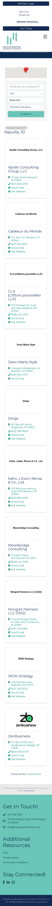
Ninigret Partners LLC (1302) (23, 611)
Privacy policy (11, 857)
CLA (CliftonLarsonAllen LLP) (24, 295)
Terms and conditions (15, 862)
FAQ (5, 853)
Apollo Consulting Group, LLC (23, 169)
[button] (26, 70)
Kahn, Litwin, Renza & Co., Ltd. (25, 480)
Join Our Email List (24, 13)
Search (27, 114)
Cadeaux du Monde (25, 231)
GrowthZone (33, 774)
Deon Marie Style (22, 362)
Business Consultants (15, 128)
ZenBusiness (19, 736)
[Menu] (45, 36)
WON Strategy (20, 676)
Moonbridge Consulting (18, 547)
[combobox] (26, 93)
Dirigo (13, 418)
